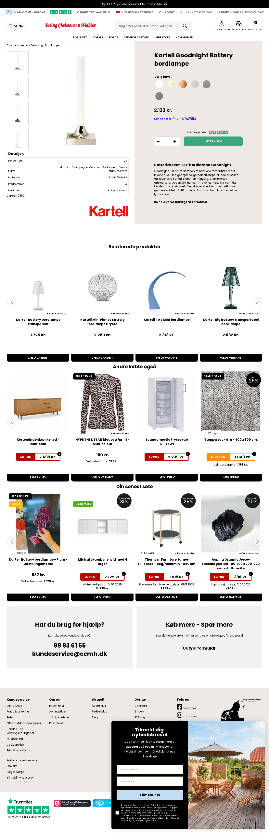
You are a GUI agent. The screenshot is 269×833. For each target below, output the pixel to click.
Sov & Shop (14, 706)
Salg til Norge (15, 772)
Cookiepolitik (15, 745)
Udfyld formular (199, 648)
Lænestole (162, 37)
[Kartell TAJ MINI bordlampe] (166, 284)
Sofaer (98, 37)
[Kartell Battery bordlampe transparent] (38, 284)
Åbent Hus (99, 706)
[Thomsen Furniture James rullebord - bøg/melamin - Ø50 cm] (166, 523)
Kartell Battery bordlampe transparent (38, 321)
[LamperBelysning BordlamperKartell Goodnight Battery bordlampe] (18, 62)
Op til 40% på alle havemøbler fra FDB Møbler (134, 4)
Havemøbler (184, 37)
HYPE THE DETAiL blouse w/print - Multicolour (102, 441)
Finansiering (15, 739)
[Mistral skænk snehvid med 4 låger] (102, 523)
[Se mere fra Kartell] (109, 211)
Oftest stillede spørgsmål (24, 723)
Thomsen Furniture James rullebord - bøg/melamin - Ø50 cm (166, 561)
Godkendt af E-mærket (29, 12)
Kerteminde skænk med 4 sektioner (38, 441)
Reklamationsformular (22, 760)
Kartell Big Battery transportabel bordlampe (231, 321)
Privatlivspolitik (16, 750)
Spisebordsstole (136, 37)
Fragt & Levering (18, 711)
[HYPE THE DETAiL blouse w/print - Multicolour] (102, 404)
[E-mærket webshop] (106, 803)
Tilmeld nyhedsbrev (20, 778)
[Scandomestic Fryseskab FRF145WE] (166, 404)
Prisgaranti (56, 723)
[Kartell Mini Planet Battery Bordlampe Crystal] (102, 284)
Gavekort (140, 706)
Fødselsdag (99, 711)
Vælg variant (38, 358)
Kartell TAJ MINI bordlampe (167, 319)
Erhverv (12, 766)
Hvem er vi (56, 706)
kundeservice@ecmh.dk (69, 654)
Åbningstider (57, 711)
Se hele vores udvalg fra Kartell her (181, 202)
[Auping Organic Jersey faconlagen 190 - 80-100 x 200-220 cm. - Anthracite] (231, 523)
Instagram (189, 716)
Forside (11, 45)
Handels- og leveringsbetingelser (20, 731)
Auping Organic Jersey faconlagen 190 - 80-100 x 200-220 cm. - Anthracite (231, 564)
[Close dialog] (261, 725)
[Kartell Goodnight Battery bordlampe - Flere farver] (81, 104)
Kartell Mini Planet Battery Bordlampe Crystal (102, 321)
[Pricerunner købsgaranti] (72, 803)
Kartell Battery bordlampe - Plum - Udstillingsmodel (38, 561)
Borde (113, 37)
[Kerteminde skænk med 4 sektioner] (38, 404)
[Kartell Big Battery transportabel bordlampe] (231, 284)
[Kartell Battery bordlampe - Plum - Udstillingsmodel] (38, 523)
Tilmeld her (149, 795)
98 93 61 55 (70, 645)
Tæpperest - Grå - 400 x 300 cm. (231, 439)
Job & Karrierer (59, 717)
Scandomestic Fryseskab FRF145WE (167, 441)
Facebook (189, 708)
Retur (10, 717)
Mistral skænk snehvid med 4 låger (102, 561)
